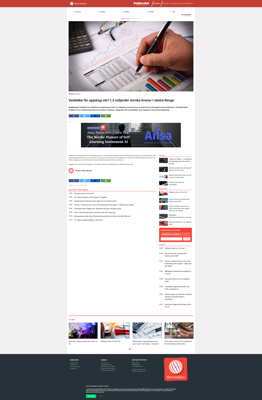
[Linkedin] (95, 115)
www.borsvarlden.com (138, 371)
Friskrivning (104, 363)
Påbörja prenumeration (108, 368)
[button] (130, 349)
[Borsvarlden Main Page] (78, 4)
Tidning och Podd (176, 3)
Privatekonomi (188, 3)
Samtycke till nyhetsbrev (170, 234)
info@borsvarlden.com (139, 369)
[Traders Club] (142, 3)
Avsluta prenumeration (108, 370)
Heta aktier (166, 3)
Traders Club (74, 363)
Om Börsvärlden (75, 366)
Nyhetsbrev (157, 3)
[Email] (106, 115)
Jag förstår (91, 396)
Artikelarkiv (73, 368)
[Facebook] (74, 115)
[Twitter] (84, 115)
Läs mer (101, 396)
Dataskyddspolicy (106, 364)
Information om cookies (108, 366)
